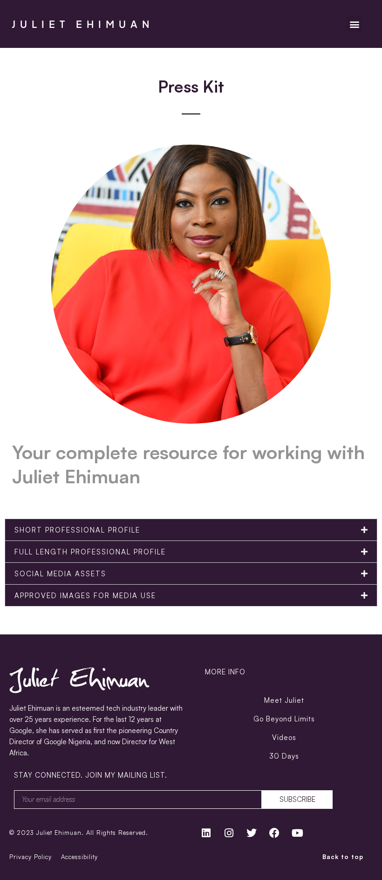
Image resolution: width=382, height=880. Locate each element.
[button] (354, 24)
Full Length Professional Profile (90, 551)
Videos (284, 737)
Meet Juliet (284, 700)
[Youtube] (297, 833)
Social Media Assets (60, 573)
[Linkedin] (206, 833)
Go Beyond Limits (284, 718)
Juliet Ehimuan (83, 24)
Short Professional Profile (77, 530)
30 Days (284, 756)
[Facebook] (274, 833)
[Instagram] (228, 833)
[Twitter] (251, 833)
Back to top (342, 856)
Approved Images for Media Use (85, 595)
